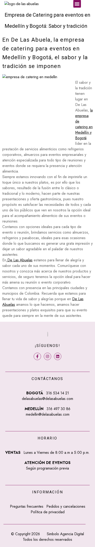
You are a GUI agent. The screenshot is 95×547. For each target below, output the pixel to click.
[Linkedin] (57, 356)
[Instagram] (47, 356)
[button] (77, 4)
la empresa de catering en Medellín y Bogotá (84, 124)
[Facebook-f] (37, 356)
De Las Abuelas (19, 260)
